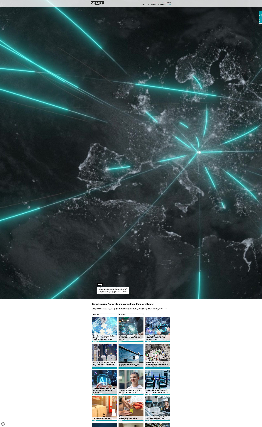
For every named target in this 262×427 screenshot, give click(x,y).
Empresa (153, 4)
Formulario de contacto (260, 17)
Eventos (160, 2)
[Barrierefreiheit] (167, 2)
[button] (3, 424)
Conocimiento (162, 4)
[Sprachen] (170, 2)
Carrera (155, 2)
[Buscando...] (169, 4)
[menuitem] (155, 2)
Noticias (165, 2)
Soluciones (145, 4)
